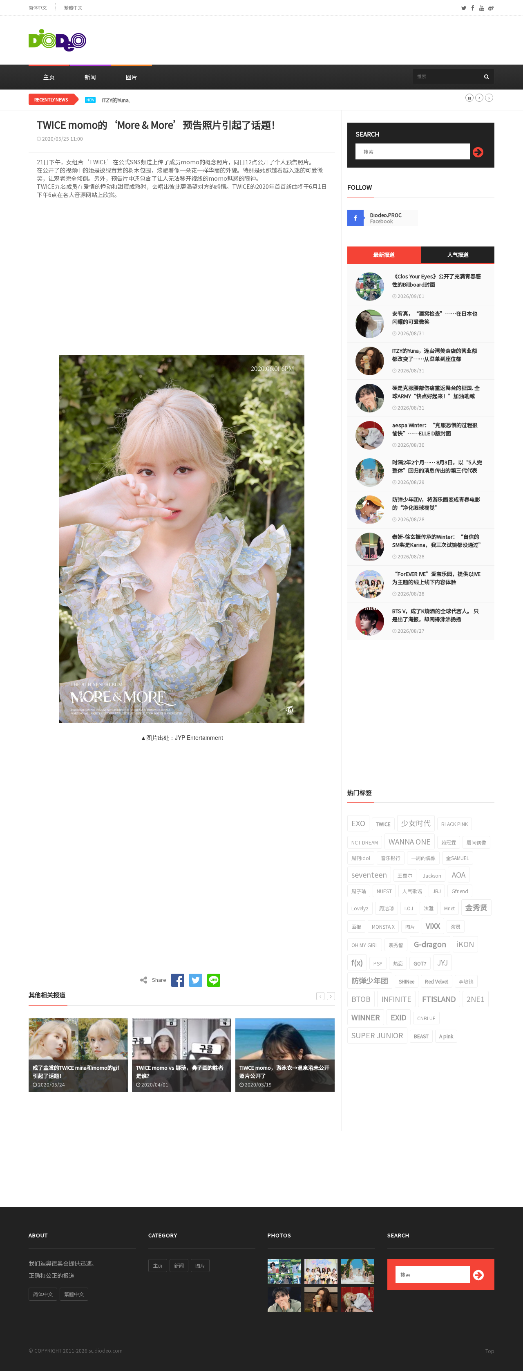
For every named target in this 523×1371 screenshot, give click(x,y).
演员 (455, 926)
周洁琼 (386, 908)
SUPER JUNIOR (377, 1035)
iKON (465, 944)
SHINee (406, 981)
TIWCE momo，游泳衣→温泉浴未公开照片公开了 (199, 1072)
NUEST (384, 890)
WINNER (365, 1017)
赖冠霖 (448, 842)
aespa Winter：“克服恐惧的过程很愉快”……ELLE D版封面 (435, 429)
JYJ (442, 962)
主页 (49, 77)
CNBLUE (426, 1018)
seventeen (369, 874)
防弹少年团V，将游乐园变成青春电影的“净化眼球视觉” (436, 503)
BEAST (421, 1036)
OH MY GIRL (364, 944)
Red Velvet (436, 981)
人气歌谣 (412, 890)
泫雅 (429, 908)
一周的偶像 (423, 857)
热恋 (398, 963)
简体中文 (38, 7)
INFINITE (396, 998)
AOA (458, 874)
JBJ (437, 890)
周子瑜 (358, 890)
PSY (377, 963)
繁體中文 (73, 7)
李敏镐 (466, 981)
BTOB (361, 998)
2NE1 (476, 998)
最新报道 (384, 254)
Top (489, 1350)
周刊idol (360, 857)
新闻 (90, 77)
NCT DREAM (364, 842)
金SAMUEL (457, 857)
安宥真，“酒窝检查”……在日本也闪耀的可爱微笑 (434, 317)
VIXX (433, 925)
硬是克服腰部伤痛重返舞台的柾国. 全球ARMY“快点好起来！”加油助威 (436, 392)
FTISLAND (439, 998)
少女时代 (416, 823)
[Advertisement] (345, 40)
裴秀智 (396, 944)
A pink (446, 1036)
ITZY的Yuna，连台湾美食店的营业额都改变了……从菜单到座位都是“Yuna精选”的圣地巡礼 (211, 100)
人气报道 (458, 254)
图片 (131, 77)
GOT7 (420, 963)
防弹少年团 (369, 980)
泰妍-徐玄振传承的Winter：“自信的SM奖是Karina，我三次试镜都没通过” (437, 541)
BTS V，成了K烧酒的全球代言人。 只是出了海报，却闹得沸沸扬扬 (435, 615)
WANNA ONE (410, 841)
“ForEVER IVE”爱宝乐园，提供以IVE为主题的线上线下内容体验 (436, 578)
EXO (358, 823)
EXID (399, 1017)
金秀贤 (476, 907)
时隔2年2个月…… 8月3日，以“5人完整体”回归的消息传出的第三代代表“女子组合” (437, 470)
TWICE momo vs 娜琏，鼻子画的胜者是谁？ (95, 1072)
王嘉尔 (405, 875)
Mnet (449, 908)
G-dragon (430, 944)
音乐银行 (390, 857)
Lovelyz (360, 908)
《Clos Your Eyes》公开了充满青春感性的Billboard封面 (436, 280)
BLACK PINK (454, 823)
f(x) (357, 962)
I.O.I (409, 908)
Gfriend (459, 890)
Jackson (432, 875)
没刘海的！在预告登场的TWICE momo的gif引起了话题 (303, 1072)
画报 (356, 926)
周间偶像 (476, 842)
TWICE (383, 823)
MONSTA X (383, 926)
